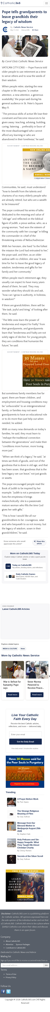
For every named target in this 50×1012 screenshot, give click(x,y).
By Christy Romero (24, 851)
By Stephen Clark (23, 834)
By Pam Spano (23, 802)
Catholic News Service (23, 27)
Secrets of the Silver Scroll (30, 856)
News (23, 649)
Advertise (9, 945)
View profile (25, 30)
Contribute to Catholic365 (16, 948)
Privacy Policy (11, 977)
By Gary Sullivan (23, 817)
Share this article (40, 542)
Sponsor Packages (23, 945)
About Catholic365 (13, 941)
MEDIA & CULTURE (10, 649)
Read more (12, 695)
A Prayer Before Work (27, 799)
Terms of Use (11, 974)
